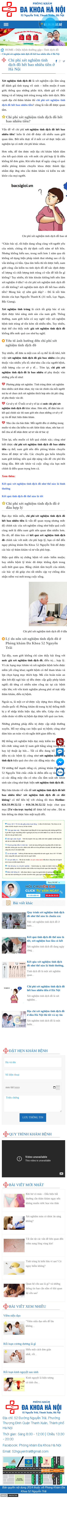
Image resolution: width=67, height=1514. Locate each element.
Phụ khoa (7, 1035)
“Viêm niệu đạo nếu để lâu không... (40, 1323)
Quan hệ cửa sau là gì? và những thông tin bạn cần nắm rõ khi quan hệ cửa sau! (44, 1288)
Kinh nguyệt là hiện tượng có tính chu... (40, 1380)
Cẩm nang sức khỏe (13, 1042)
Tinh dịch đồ (51, 49)
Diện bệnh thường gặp (29, 49)
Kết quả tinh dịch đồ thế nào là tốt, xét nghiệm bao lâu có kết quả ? (45, 940)
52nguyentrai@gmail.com (30, 1451)
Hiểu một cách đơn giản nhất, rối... (38, 1352)
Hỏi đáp (6, 1046)
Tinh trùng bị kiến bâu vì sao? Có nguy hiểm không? (43, 1263)
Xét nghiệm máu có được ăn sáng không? (43, 1218)
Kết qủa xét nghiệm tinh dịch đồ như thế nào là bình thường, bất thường (45, 965)
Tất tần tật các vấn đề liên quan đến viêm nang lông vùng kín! (44, 1241)
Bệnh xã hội (9, 1038)
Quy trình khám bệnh (30, 1134)
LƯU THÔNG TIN (33, 1117)
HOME (9, 49)
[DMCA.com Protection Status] (9, 1495)
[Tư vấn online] (33, 889)
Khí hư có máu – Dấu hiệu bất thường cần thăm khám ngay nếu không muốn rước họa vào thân (43, 1199)
